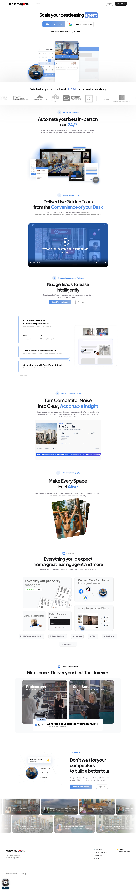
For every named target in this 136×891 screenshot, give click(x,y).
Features (38, 4)
